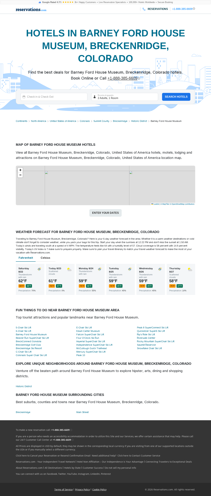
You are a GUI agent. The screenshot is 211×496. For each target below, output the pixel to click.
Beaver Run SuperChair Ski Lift (32, 338)
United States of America (63, 121)
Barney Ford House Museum (31, 334)
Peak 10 (80, 355)
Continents (21, 121)
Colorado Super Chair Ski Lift (31, 355)
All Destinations (53, 467)
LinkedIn (95, 473)
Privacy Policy (82, 489)
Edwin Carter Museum (88, 331)
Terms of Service (63, 489)
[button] (20, 170)
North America (38, 121)
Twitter (62, 473)
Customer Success (93, 467)
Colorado (85, 121)
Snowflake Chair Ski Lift (149, 348)
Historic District (139, 121)
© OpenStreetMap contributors (182, 204)
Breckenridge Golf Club (28, 345)
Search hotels (176, 96)
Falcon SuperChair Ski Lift (90, 334)
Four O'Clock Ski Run (87, 338)
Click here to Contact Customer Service (139, 455)
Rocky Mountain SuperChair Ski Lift (155, 341)
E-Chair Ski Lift (84, 327)
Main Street (82, 412)
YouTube (72, 473)
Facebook (52, 473)
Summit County (101, 121)
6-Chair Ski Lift (23, 331)
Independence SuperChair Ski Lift (94, 345)
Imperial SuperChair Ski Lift (90, 341)
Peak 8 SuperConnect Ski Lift (152, 327)
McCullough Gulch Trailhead (91, 348)
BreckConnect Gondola (28, 341)
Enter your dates (105, 212)
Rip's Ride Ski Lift (146, 334)
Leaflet (156, 204)
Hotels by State (72, 467)
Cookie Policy (99, 489)
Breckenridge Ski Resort (29, 348)
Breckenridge (120, 121)
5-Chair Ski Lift (23, 327)
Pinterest (106, 473)
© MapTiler (165, 204)
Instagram (83, 473)
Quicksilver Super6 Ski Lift (151, 331)
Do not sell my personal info (120, 467)
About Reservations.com (29, 467)
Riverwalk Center (146, 338)
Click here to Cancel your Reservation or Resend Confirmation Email (53, 455)
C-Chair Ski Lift (23, 351)
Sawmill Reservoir (146, 345)
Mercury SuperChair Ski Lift (91, 351)
